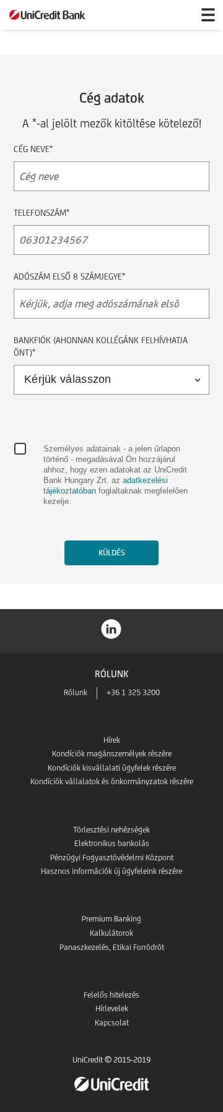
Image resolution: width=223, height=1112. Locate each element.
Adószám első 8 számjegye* (69, 276)
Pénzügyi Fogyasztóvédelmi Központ (111, 857)
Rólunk (75, 692)
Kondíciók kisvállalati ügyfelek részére (112, 767)
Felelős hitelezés (111, 994)
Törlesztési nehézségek (111, 829)
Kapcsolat (112, 1022)
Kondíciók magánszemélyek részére (112, 753)
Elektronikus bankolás (111, 843)
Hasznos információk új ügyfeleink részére (111, 871)
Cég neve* (33, 149)
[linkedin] (111, 628)
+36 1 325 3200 (133, 692)
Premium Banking (111, 918)
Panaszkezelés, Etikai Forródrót (111, 947)
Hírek (111, 740)
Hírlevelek (111, 1008)
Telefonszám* (41, 213)
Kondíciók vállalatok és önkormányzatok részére (111, 781)
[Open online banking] (178, 15)
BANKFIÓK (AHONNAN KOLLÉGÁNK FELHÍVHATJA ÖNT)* (101, 346)
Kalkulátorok (111, 933)
